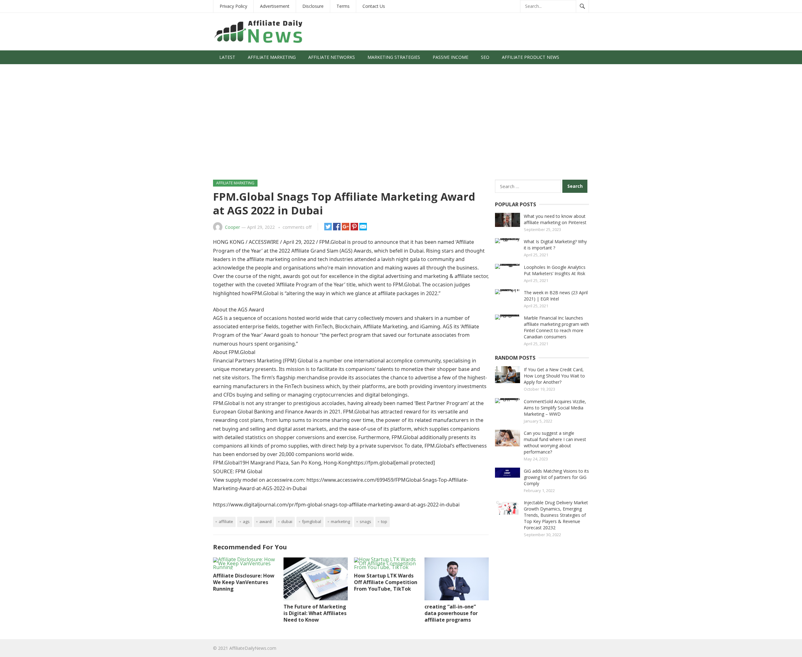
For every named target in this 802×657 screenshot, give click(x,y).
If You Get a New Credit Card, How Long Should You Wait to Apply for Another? (554, 376)
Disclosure (313, 6)
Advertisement (274, 6)
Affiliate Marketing (272, 57)
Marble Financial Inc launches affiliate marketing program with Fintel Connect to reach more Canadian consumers (556, 327)
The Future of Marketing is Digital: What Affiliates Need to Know (315, 613)
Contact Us (373, 6)
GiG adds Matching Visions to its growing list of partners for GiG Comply (556, 477)
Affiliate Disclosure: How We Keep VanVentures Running (243, 582)
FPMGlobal (311, 521)
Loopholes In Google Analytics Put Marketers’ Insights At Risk (555, 270)
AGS (246, 521)
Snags (365, 521)
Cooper (232, 227)
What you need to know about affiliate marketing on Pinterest (555, 219)
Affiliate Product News (530, 57)
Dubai (286, 521)
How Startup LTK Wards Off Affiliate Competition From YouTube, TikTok (385, 582)
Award (265, 521)
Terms (343, 6)
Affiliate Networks (331, 57)
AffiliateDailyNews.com (252, 648)
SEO (485, 57)
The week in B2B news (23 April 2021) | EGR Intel (556, 296)
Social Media (234, 71)
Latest (227, 57)
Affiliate (226, 521)
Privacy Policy (233, 6)
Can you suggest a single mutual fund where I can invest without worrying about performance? (555, 442)
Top (384, 521)
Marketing (340, 521)
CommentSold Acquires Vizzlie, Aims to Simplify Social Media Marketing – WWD (555, 407)
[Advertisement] (401, 125)
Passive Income (450, 57)
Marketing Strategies (393, 57)
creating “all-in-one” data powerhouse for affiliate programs (451, 613)
